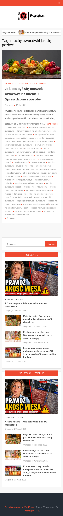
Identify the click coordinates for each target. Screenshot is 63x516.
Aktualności (11, 83)
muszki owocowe (43, 165)
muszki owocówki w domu (35, 186)
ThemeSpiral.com (31, 510)
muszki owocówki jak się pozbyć (37, 176)
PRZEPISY (42, 83)
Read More (52, 124)
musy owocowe (38, 162)
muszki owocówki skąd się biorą (29, 183)
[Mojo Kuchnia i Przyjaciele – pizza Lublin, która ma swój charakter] (13, 320)
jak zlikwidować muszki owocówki (38, 141)
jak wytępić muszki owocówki (30, 138)
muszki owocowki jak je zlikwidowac (23, 173)
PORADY (33, 83)
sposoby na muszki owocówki (28, 211)
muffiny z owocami (44, 155)
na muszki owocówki (43, 194)
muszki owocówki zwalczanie (39, 190)
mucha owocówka (32, 148)
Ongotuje (9, 105)
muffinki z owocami (25, 155)
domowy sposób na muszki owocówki (34, 131)
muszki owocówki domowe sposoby (39, 169)
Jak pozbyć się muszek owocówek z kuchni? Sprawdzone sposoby (24, 94)
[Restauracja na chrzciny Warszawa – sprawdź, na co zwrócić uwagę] (16, 32)
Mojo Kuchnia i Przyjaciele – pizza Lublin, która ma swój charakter (37, 319)
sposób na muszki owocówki (36, 204)
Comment (11, 218)
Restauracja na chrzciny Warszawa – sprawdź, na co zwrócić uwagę (37, 335)
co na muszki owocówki (15, 127)
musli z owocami (21, 162)
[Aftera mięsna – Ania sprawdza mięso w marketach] (31, 278)
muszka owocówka (24, 165)
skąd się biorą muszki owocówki (31, 200)
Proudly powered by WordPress (19, 507)
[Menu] (5, 3)
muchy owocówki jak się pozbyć (31, 152)
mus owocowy (30, 159)
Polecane (23, 83)
